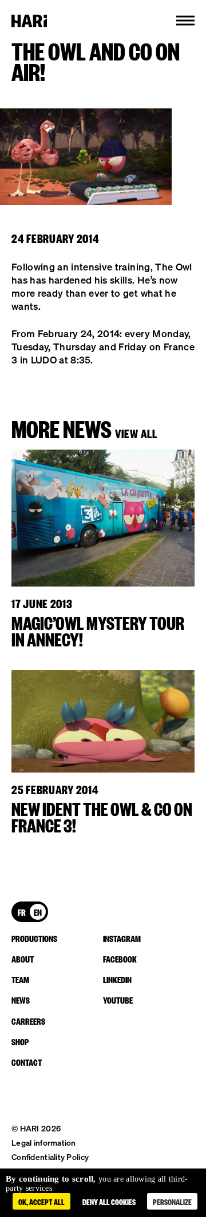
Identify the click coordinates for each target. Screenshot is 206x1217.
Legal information (43, 1142)
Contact (26, 1062)
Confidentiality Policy (50, 1157)
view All (136, 432)
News (20, 999)
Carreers (28, 1020)
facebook (120, 958)
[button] (185, 20)
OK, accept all (41, 1201)
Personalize (172, 1201)
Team (20, 979)
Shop (20, 1041)
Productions (34, 938)
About (22, 958)
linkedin (117, 979)
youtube (118, 999)
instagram (122, 938)
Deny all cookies (109, 1201)
